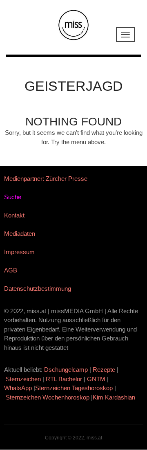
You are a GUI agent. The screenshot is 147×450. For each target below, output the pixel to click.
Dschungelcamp (66, 369)
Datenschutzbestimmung (37, 288)
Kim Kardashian (115, 397)
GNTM (96, 378)
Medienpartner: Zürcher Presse (45, 178)
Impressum (19, 251)
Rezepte (104, 369)
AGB (10, 270)
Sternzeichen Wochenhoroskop (47, 397)
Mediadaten (19, 233)
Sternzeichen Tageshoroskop (74, 387)
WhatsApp (18, 387)
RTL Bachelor (64, 378)
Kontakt (14, 215)
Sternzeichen (23, 378)
